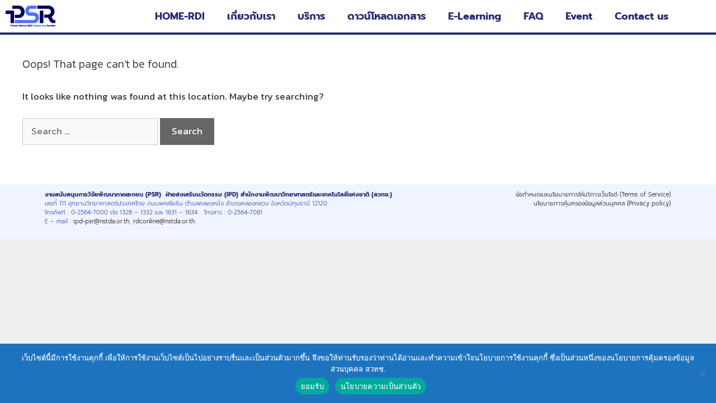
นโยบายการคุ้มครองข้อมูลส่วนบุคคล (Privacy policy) (602, 203)
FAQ (533, 16)
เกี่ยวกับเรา (251, 16)
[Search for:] (91, 131)
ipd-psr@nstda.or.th (101, 221)
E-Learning (474, 16)
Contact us (641, 16)
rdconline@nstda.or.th (164, 221)
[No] (702, 373)
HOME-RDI (180, 16)
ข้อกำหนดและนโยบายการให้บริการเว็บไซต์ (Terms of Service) (593, 194)
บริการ (311, 16)
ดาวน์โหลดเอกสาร (386, 16)
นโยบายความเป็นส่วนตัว (381, 386)
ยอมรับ (312, 386)
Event (579, 16)
